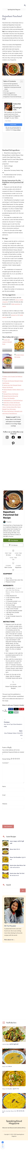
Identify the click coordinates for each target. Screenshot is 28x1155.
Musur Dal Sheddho (9, 398)
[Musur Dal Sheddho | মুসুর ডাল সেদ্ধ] (5, 859)
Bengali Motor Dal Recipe (11, 394)
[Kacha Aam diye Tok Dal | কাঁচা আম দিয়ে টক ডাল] (5, 875)
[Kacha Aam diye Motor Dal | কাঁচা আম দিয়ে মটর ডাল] (5, 867)
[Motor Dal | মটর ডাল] (5, 851)
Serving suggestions (9, 93)
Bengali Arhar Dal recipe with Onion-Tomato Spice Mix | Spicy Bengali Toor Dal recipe (11, 407)
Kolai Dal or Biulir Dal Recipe (12, 402)
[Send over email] (10, 712)
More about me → (9, 939)
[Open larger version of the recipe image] (13, 500)
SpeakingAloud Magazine (14, 9)
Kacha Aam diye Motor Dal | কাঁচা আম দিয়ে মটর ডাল (13, 1111)
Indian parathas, (15, 304)
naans (4, 306)
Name (4, 786)
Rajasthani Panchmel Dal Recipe (12, 96)
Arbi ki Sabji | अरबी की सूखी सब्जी (10, 1044)
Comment (5, 763)
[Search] (23, 890)
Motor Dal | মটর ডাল (15, 849)
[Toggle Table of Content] (20, 81)
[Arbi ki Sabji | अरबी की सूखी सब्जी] (5, 843)
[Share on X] (16, 709)
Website (4, 804)
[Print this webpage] (16, 712)
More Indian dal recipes (10, 95)
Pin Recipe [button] (14, 545)
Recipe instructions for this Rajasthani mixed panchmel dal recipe (12, 87)
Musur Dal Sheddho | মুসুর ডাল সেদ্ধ (10, 1089)
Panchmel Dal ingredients (11, 83)
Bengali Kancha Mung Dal (11, 396)
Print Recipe (14, 540)
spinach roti (14, 315)
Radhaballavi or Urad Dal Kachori (13, 400)
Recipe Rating (6, 759)
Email (3, 795)
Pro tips (6, 91)
